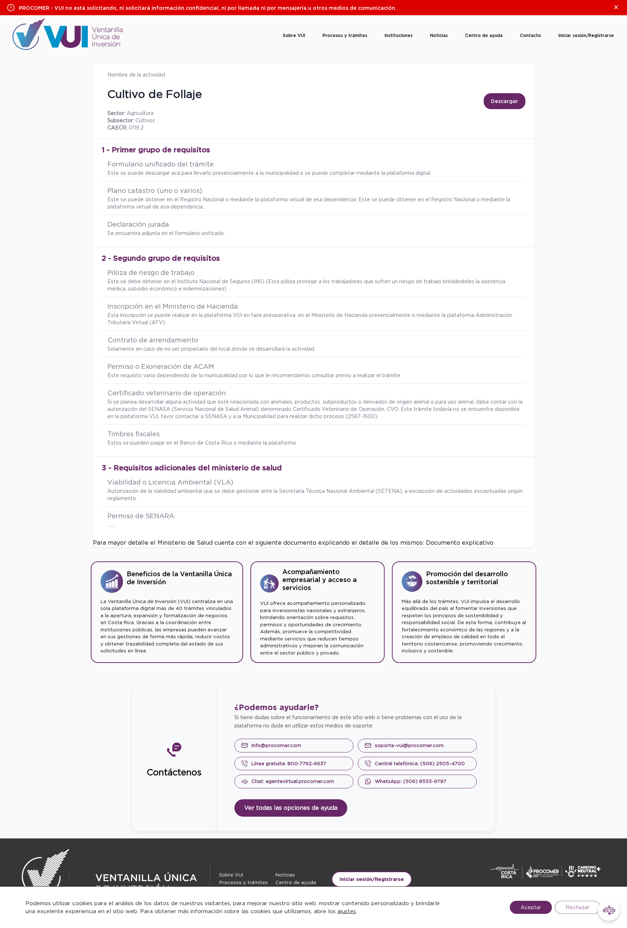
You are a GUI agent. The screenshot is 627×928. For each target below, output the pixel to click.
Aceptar (531, 907)
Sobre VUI (294, 35)
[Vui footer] (116, 883)
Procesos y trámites (345, 35)
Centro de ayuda (484, 35)
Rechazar (577, 907)
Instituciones (399, 35)
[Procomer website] (550, 871)
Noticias (439, 35)
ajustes (346, 911)
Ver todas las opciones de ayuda (290, 807)
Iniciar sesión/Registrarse (586, 35)
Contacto (530, 35)
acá (175, 173)
